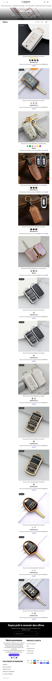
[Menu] (4, 2)
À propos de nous (31, 648)
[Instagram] (14, 658)
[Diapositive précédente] (20, 39)
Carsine (7, 678)
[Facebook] (11, 658)
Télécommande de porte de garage (43, 5)
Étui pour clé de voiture (6, 5)
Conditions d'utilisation (8, 673)
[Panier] (47, 2)
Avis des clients (30, 653)
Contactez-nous (30, 650)
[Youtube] (16, 658)
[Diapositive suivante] (47, 39)
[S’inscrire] (36, 633)
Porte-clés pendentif (30, 5)
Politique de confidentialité (8, 671)
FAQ (28, 646)
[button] (42, 22)
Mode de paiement (7, 666)
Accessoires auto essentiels (18, 5)
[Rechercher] (7, 2)
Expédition (5, 664)
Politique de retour (7, 669)
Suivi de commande (31, 643)
